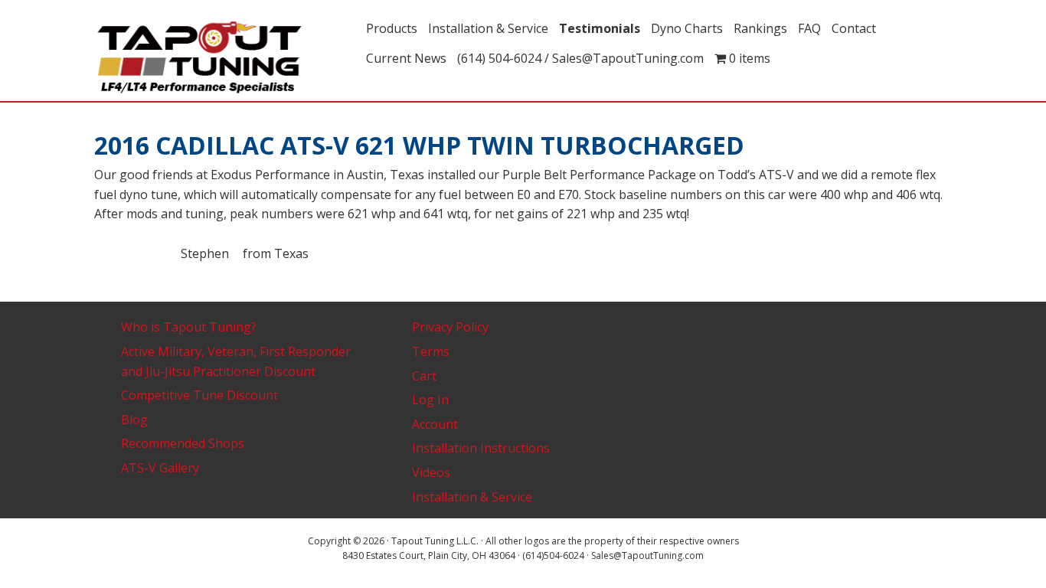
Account (435, 424)
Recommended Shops (182, 443)
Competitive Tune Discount (199, 395)
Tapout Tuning (224, 58)
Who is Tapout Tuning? (189, 326)
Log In (430, 399)
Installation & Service (472, 496)
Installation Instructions (481, 447)
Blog (134, 419)
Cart (424, 376)
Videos (431, 472)
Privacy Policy (450, 326)
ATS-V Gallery (160, 467)
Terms (430, 351)
